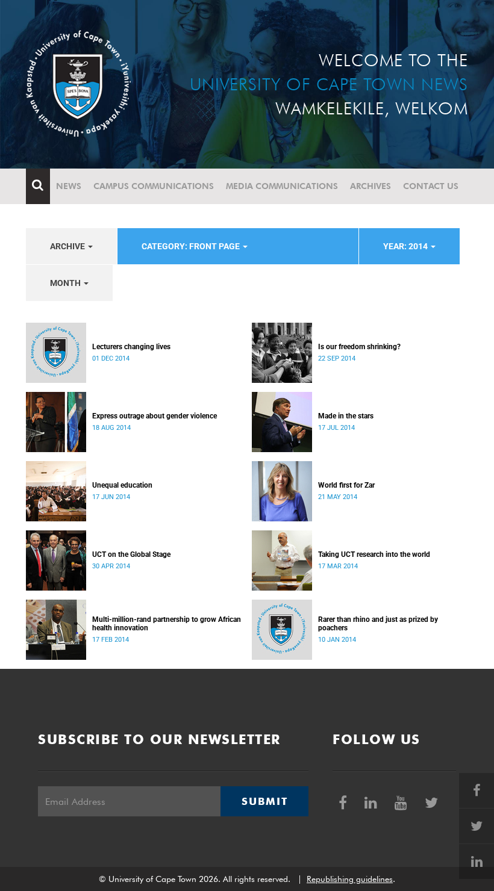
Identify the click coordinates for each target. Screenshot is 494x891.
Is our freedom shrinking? (359, 347)
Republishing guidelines (350, 879)
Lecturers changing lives (131, 347)
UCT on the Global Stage (131, 554)
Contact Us (430, 186)
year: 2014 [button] (406, 246)
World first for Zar (346, 485)
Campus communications (153, 186)
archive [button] (68, 246)
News (68, 186)
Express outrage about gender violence (154, 416)
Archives (370, 186)
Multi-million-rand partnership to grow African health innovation (166, 623)
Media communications (282, 186)
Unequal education (122, 485)
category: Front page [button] (192, 246)
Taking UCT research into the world (374, 554)
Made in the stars (346, 416)
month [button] (66, 283)
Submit (264, 801)
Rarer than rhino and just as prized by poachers (378, 623)
